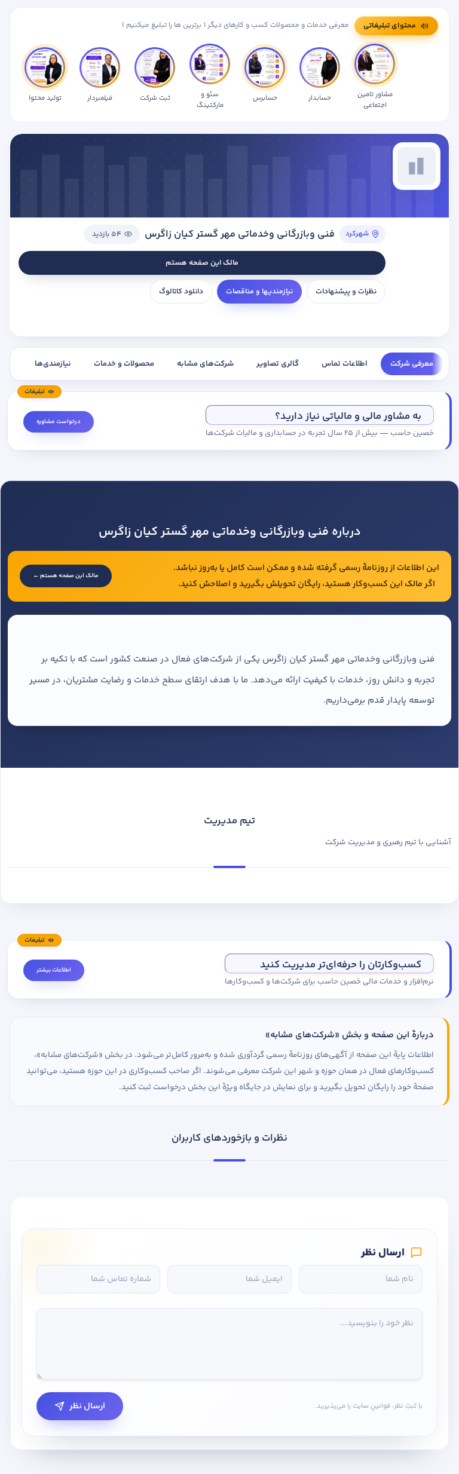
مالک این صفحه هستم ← (66, 576)
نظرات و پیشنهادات (346, 292)
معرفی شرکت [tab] (411, 364)
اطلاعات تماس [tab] (345, 364)
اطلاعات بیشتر (53, 970)
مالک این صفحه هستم (202, 263)
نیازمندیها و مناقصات (259, 292)
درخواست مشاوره (58, 422)
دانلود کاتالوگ (181, 292)
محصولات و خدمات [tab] (124, 364)
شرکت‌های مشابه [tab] (205, 364)
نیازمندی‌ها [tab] (53, 364)
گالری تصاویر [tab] (277, 364)
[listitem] (45, 77)
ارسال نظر (87, 1406)
